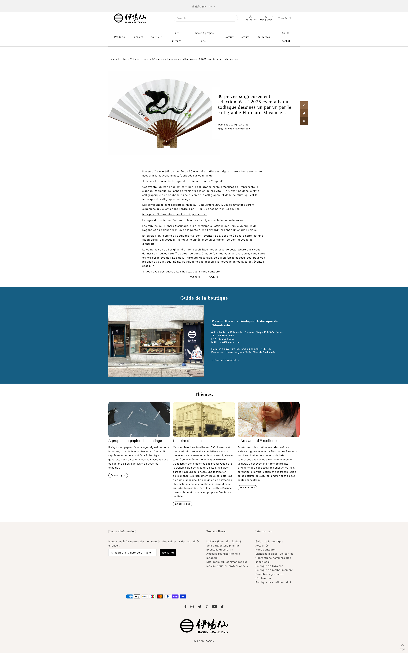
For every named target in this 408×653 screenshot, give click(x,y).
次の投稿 (213, 277)
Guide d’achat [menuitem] (286, 36)
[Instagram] (192, 607)
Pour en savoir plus (227, 360)
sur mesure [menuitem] (176, 36)
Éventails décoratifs (219, 549)
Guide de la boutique (269, 541)
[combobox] (206, 18)
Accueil (114, 59)
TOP (402, 649)
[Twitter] (200, 607)
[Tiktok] (222, 607)
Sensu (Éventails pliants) (222, 545)
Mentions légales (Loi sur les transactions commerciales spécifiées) (274, 557)
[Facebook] (185, 607)
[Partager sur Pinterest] (304, 121)
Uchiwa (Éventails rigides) (223, 541)
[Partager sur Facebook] (304, 105)
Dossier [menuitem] (229, 36)
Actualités (262, 545)
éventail (229, 128)
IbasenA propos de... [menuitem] (204, 36)
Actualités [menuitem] (263, 36)
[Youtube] (214, 607)
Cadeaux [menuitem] (138, 36)
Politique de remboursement (274, 570)
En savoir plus (118, 475)
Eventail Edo (242, 128)
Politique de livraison (269, 566)
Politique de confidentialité (273, 582)
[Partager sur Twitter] (304, 113)
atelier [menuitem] (245, 36)
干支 (220, 128)
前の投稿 (195, 277)
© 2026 (204, 641)
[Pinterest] (207, 607)
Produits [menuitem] (119, 36)
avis (146, 59)
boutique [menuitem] (156, 36)
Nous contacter (265, 549)
